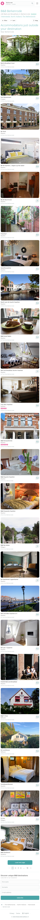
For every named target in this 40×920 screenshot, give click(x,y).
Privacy (12, 913)
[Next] (36, 48)
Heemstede (5, 16)
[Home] (2, 904)
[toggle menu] (37, 3)
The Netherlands (29, 16)
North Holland (16, 16)
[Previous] (3, 48)
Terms (18, 913)
